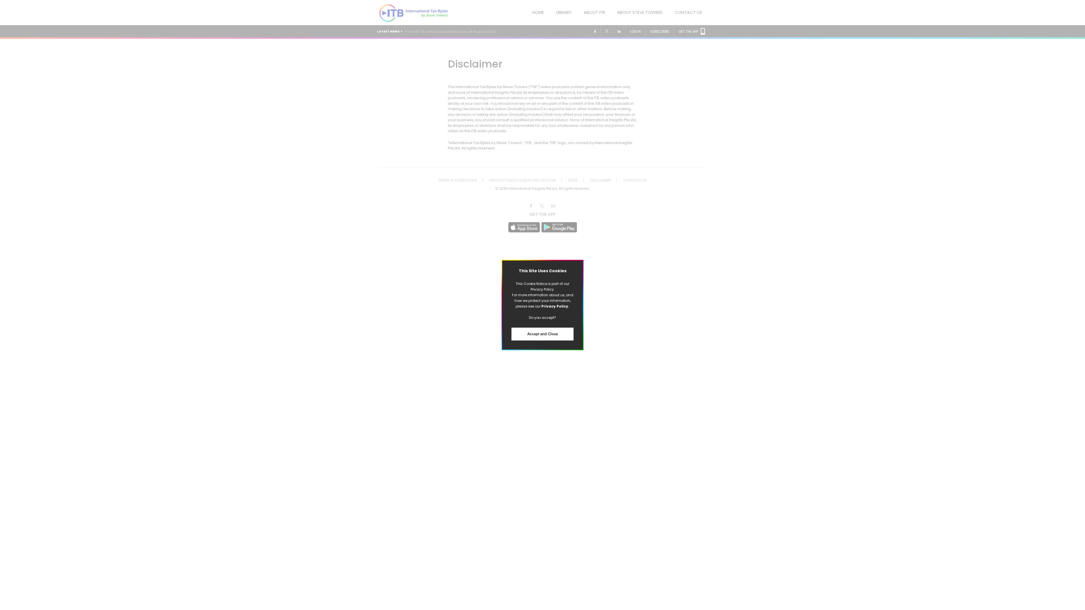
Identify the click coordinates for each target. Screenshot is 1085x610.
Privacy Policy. (555, 306)
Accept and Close (542, 334)
